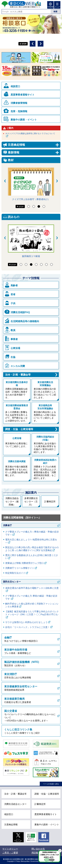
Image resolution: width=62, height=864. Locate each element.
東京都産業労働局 (14, 698)
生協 (13, 357)
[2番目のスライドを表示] (33, 206)
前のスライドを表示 (32, 44)
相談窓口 (15, 86)
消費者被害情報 (19, 103)
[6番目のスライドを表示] (46, 264)
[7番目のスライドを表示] (51, 264)
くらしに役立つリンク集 (18, 729)
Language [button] (50, 7)
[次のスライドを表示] (57, 181)
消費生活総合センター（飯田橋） (12, 501)
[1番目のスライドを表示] (28, 206)
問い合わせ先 (38, 849)
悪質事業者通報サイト (22, 94)
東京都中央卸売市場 (15, 649)
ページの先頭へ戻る (51, 784)
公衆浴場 (15, 348)
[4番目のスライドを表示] (44, 206)
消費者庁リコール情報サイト (19, 568)
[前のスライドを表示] (5, 181)
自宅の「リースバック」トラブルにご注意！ (27, 627)
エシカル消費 (18, 366)
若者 (13, 294)
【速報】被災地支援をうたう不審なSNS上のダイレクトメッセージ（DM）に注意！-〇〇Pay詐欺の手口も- (32, 613)
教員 (13, 330)
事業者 (14, 339)
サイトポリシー (10, 849)
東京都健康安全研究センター (20, 686)
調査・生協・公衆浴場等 (19, 429)
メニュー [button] (57, 7)
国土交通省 (10, 711)
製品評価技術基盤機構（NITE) (21, 662)
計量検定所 (49, 501)
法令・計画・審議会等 (18, 374)
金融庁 (8, 637)
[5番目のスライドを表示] (41, 264)
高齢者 (14, 285)
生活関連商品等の (25, 321)
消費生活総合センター (15, 804)
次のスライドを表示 (40, 44)
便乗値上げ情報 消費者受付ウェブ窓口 (24, 563)
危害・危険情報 (19, 111)
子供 (13, 303)
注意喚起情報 (11, 824)
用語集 (34, 852)
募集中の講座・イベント (24, 119)
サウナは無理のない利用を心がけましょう (26, 622)
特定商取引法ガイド (15, 573)
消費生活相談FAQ (20, 312)
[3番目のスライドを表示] (39, 206)
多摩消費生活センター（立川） (31, 501)
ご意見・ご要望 (10, 852)
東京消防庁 (10, 674)
